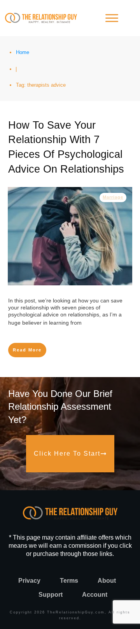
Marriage (113, 197)
